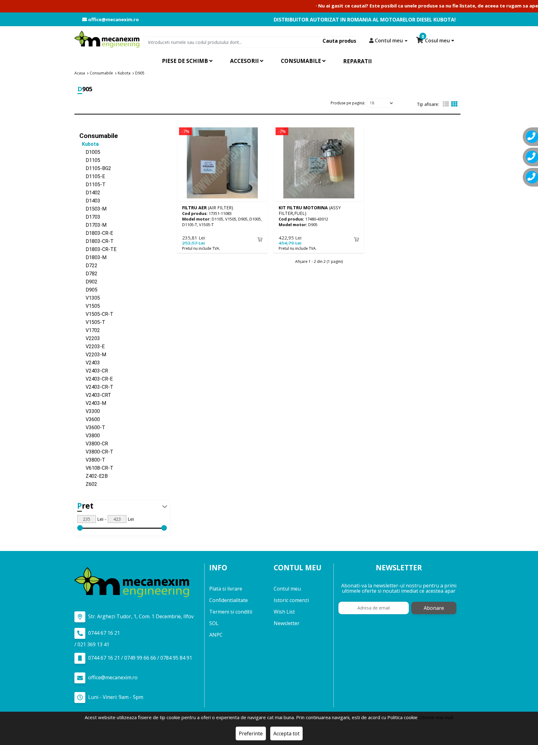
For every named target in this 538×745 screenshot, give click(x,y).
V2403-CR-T (96, 387)
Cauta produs (339, 40)
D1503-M (92, 209)
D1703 (89, 217)
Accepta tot (286, 733)
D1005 (89, 152)
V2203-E (92, 346)
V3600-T (92, 427)
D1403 (89, 201)
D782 (88, 274)
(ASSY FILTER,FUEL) (310, 210)
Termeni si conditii (230, 611)
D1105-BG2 (95, 168)
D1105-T (92, 184)
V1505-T (92, 322)
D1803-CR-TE (97, 249)
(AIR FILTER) (207, 208)
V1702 (89, 330)
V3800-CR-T (96, 452)
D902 (88, 282)
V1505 (89, 306)
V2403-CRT (95, 395)
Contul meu (287, 588)
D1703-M (92, 225)
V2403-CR (93, 371)
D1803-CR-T (96, 241)
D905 (88, 290)
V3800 (89, 436)
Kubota (89, 144)
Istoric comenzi (291, 600)
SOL (214, 623)
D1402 (89, 193)
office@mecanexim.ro (113, 19)
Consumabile (98, 136)
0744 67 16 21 (103, 632)
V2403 (89, 363)
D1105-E (92, 176)
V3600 (89, 419)
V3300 (89, 411)
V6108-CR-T (96, 468)
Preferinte (251, 733)
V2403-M (92, 403)
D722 (88, 265)
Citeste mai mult (436, 717)
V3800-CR (93, 444)
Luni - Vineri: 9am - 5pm (115, 697)
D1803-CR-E (96, 233)
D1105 (89, 160)
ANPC (216, 634)
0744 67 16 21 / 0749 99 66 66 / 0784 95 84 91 (139, 657)
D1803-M (92, 257)
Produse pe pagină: (348, 103)
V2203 (89, 338)
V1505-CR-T (96, 314)
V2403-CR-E (96, 379)
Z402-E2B (93, 476)
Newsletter (287, 623)
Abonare (434, 608)
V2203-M (92, 355)
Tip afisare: (428, 104)
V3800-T (92, 460)
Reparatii (357, 61)
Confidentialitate (228, 600)
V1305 (89, 298)
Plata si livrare (225, 588)
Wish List (284, 611)
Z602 (88, 484)
